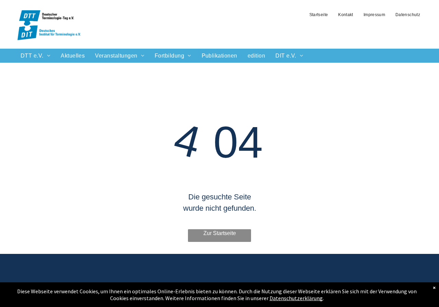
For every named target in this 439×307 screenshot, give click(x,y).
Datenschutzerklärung (296, 298)
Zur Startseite (219, 233)
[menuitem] (318, 15)
